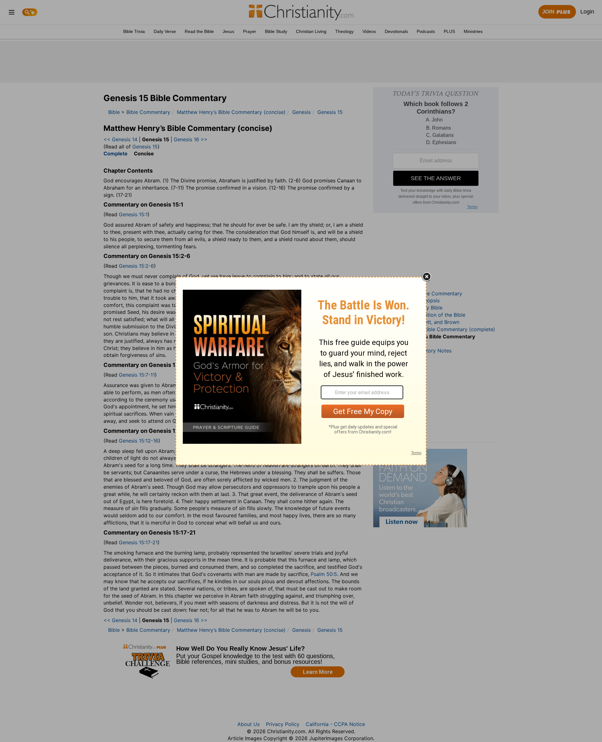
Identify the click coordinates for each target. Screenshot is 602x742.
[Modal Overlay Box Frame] (301, 371)
